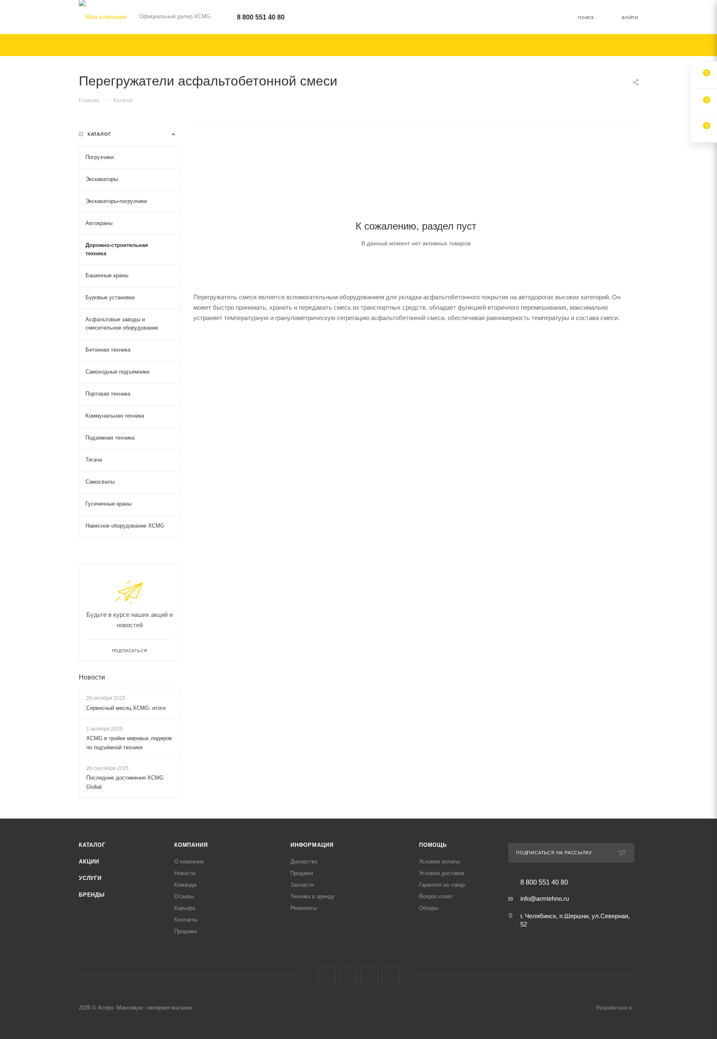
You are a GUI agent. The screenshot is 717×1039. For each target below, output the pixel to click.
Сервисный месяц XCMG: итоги (126, 708)
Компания (190, 845)
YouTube (390, 975)
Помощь (433, 845)
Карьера (184, 908)
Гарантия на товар (442, 885)
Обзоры (428, 908)
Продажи (185, 931)
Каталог (92, 845)
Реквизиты (303, 908)
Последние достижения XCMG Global (124, 782)
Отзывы (184, 896)
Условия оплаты (439, 861)
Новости (92, 677)
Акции (89, 861)
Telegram (369, 975)
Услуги (90, 878)
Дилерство (303, 861)
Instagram (348, 975)
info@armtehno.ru (544, 898)
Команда (185, 885)
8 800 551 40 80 (261, 17)
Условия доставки (441, 873)
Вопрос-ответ (436, 896)
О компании (189, 861)
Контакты (186, 920)
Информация (312, 845)
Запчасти (302, 885)
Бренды (92, 895)
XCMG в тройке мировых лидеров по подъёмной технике (129, 743)
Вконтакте (327, 975)
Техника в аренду (312, 896)
